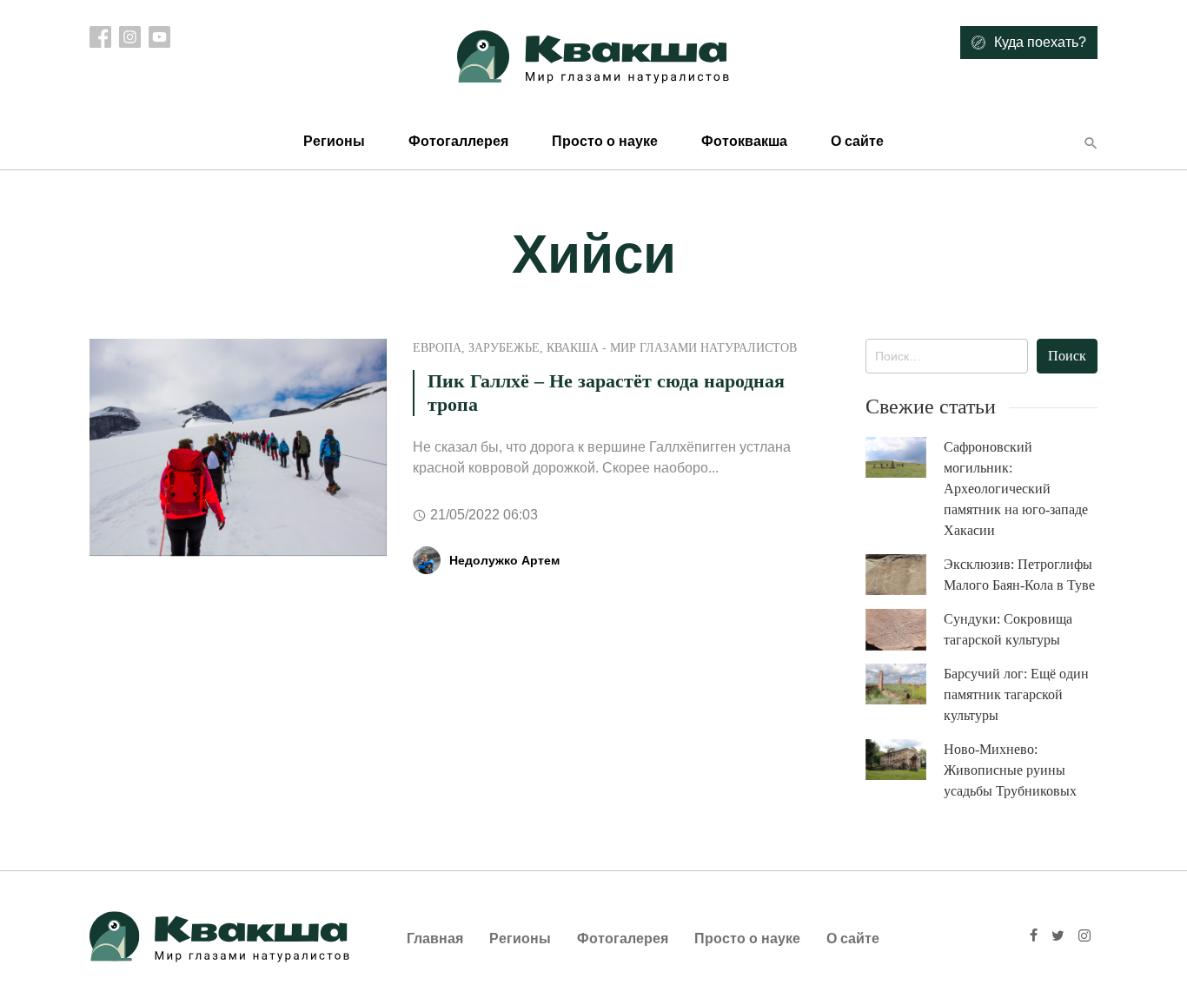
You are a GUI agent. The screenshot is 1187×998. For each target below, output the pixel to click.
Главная (435, 938)
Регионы (334, 141)
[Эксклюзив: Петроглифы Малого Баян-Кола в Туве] (904, 574)
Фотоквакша (744, 141)
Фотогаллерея (458, 141)
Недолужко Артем (504, 560)
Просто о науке (605, 141)
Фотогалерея (622, 938)
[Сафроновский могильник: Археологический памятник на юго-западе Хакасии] (904, 457)
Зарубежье (504, 347)
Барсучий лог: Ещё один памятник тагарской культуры (1016, 694)
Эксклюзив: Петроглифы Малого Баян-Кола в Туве (1019, 574)
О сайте (857, 141)
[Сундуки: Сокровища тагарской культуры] (904, 630)
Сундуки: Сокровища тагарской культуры (1008, 629)
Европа (437, 347)
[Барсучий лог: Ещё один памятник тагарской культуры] (904, 684)
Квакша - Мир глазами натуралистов (672, 347)
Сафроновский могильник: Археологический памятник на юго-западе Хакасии (1016, 489)
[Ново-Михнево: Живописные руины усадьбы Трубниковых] (904, 759)
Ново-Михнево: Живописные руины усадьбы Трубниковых (1010, 770)
